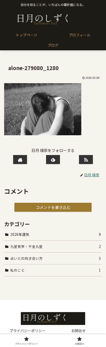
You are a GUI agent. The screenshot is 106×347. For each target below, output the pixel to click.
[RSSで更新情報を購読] (86, 159)
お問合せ (78, 330)
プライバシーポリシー (28, 330)
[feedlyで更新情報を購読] (53, 159)
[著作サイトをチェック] (20, 159)
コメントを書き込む (53, 207)
